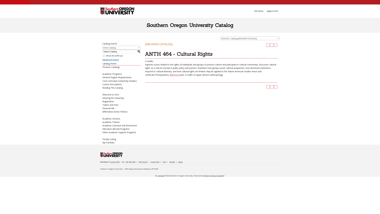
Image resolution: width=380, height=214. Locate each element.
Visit (164, 162)
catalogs (161, 176)
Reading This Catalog (112, 87)
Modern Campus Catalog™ (214, 176)
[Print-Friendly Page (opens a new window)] (271, 45)
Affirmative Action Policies (115, 111)
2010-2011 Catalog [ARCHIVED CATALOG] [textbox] (239, 38)
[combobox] (250, 38)
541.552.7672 (131, 162)
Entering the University (113, 98)
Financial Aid (108, 108)
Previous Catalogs (111, 67)
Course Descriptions (112, 84)
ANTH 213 (175, 74)
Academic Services (111, 118)
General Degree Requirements (117, 77)
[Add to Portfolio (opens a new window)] (268, 45)
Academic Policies (111, 122)
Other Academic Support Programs (119, 132)
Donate (172, 162)
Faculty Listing (109, 139)
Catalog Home (109, 63)
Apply (180, 162)
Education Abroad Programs (116, 129)
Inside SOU (155, 162)
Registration (108, 101)
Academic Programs (112, 74)
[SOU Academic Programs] (117, 11)
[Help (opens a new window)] (275, 45)
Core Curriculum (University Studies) (119, 81)
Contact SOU (115, 162)
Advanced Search (110, 59)
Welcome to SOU (110, 94)
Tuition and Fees (110, 104)
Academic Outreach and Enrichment (119, 125)
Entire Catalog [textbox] (109, 47)
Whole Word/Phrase (114, 56)
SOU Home (143, 162)
